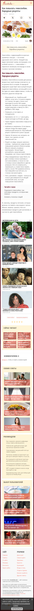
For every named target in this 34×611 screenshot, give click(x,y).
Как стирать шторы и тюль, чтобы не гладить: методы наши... (17, 398)
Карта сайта (6, 568)
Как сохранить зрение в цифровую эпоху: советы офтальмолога (17, 442)
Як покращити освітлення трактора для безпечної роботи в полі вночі (17, 460)
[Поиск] (24, 3)
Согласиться (17, 609)
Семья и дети (21, 558)
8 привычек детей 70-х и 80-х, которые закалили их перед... (10, 343)
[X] (13, 17)
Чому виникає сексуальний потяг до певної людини (17, 451)
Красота (19, 563)
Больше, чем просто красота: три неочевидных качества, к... (23, 343)
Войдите (4, 360)
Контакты (6, 565)
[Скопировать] (30, 17)
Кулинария (20, 565)
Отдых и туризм (22, 570)
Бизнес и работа (22, 573)
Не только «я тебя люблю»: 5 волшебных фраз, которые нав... (24, 335)
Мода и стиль (21, 568)
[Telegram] (4, 17)
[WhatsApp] (21, 17)
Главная (5, 555)
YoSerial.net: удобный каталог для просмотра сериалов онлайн (16, 446)
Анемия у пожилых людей (13, 197)
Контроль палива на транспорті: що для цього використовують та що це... (18, 455)
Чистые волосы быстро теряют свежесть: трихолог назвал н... (15, 428)
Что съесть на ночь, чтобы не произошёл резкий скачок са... (15, 496)
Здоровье (20, 560)
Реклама (5, 563)
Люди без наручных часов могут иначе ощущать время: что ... (15, 511)
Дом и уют (20, 555)
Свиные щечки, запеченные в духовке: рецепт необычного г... (15, 413)
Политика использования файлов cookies (14, 594)
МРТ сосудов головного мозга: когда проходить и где (17, 469)
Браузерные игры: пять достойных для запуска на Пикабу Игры (18, 473)
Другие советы (21, 575)
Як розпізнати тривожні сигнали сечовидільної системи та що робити (17, 464)
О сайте (5, 560)
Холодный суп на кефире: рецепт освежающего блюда (9, 335)
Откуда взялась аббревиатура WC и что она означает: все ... (16, 527)
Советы (5, 558)
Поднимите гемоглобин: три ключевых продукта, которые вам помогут (16, 192)
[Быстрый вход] (27, 3)
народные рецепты (22, 317)
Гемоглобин (10, 317)
